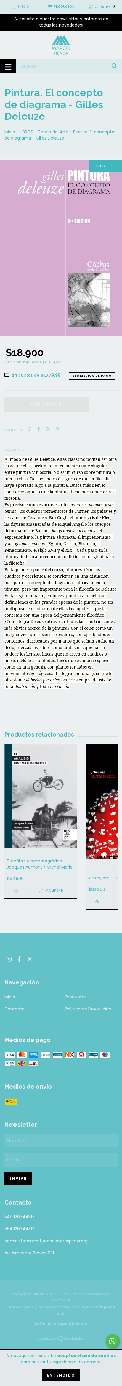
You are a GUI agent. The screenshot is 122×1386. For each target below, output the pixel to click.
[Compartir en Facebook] (38, 429)
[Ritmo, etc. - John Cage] (98, 901)
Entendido (61, 1375)
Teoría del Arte (53, 132)
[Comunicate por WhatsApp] (112, 1341)
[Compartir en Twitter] (48, 429)
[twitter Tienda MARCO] (30, 959)
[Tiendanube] (61, 1340)
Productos (75, 997)
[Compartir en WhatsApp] (29, 429)
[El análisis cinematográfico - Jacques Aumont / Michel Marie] (16, 891)
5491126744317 (19, 1217)
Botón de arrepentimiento (61, 1323)
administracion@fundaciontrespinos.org (46, 1241)
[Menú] (8, 66)
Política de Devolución (88, 1009)
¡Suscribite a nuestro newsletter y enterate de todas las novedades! (61, 22)
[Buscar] (114, 66)
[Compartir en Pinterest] (58, 429)
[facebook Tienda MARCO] (19, 959)
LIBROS (26, 132)
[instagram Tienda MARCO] (9, 959)
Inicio (9, 132)
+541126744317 (19, 1229)
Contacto (14, 1009)
